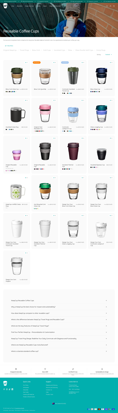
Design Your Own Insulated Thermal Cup (39, 243)
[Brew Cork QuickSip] (44, 73)
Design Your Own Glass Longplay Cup (68, 243)
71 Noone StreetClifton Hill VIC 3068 (73, 385)
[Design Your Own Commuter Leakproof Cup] (101, 226)
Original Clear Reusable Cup (38, 127)
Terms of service (18, 410)
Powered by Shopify (19, 408)
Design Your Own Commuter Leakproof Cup (97, 243)
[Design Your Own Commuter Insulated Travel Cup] (16, 226)
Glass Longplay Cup (96, 127)
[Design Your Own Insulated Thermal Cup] (44, 226)
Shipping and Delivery (51, 385)
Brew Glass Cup (95, 89)
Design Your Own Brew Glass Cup (95, 205)
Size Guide (26, 392)
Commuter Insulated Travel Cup (68, 90)
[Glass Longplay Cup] (101, 111)
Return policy (11, 410)
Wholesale (26, 387)
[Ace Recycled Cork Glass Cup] (44, 188)
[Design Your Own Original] (16, 263)
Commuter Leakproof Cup (66, 127)
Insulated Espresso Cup (97, 165)
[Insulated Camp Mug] (16, 111)
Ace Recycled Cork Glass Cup (40, 205)
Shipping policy (32, 410)
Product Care (49, 394)
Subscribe (25, 390)
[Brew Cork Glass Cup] (16, 73)
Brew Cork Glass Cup (12, 89)
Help (47, 392)
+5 (100, 91)
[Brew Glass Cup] (101, 73)
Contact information (25, 410)
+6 (72, 131)
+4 (100, 129)
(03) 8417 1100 (72, 393)
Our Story (25, 385)
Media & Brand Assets (29, 396)
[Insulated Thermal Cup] (73, 149)
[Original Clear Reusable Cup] (44, 111)
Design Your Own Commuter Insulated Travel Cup (12, 243)
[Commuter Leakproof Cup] (73, 111)
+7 (16, 91)
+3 (16, 170)
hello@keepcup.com (74, 392)
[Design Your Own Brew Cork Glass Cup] (73, 188)
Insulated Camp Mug (12, 127)
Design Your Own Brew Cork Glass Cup (68, 205)
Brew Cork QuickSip (40, 89)
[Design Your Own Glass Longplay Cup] (73, 226)
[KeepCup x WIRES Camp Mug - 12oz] (16, 188)
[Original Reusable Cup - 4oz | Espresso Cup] (16, 149)
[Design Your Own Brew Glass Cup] (101, 188)
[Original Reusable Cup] (44, 149)
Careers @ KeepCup (28, 394)
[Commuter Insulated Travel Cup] (73, 73)
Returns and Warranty (52, 387)
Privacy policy (5, 410)
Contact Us (49, 390)
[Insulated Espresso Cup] (101, 149)
